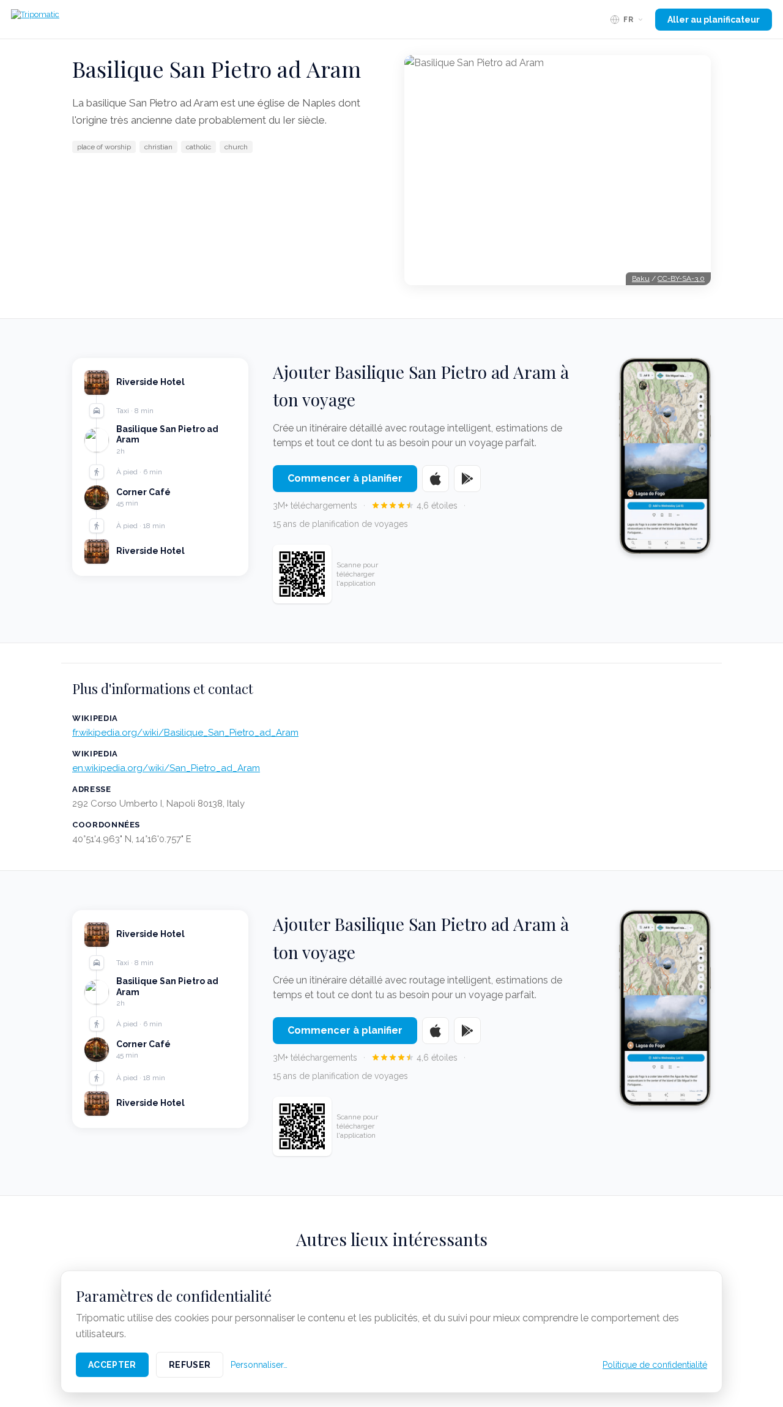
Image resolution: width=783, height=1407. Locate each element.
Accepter (112, 1365)
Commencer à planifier (345, 478)
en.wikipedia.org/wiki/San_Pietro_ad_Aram (166, 768)
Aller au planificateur (713, 19)
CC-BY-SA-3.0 (681, 278)
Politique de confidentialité (655, 1365)
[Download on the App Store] (435, 478)
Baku (641, 278)
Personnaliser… (259, 1365)
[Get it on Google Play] (467, 478)
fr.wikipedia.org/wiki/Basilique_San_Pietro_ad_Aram (185, 732)
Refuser (189, 1365)
